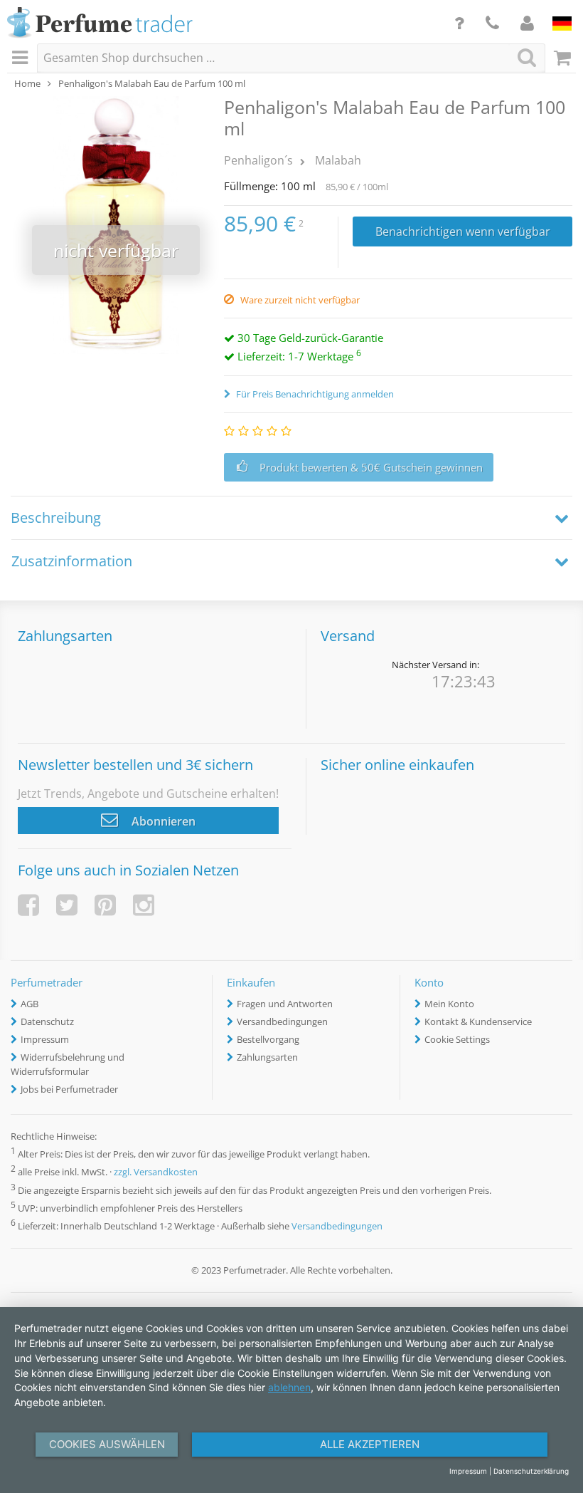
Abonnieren (162, 821)
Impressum (45, 1039)
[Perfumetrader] (100, 23)
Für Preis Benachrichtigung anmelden (314, 393)
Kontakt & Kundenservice (478, 1021)
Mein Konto (449, 1003)
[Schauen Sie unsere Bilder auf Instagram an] (143, 905)
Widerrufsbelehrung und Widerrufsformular (67, 1064)
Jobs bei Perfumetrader (69, 1089)
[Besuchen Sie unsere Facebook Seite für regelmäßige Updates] (28, 905)
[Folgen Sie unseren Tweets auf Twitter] (66, 905)
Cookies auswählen (107, 1444)
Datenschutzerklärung (531, 1471)
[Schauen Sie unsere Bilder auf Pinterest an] (105, 905)
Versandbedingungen (282, 1021)
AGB (29, 1003)
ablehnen (289, 1387)
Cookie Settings (457, 1039)
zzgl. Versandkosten (156, 1172)
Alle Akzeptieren (369, 1444)
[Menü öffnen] (22, 58)
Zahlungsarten (267, 1057)
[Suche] (527, 57)
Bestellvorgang (268, 1039)
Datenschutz (47, 1021)
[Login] (527, 22)
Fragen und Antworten (285, 1003)
